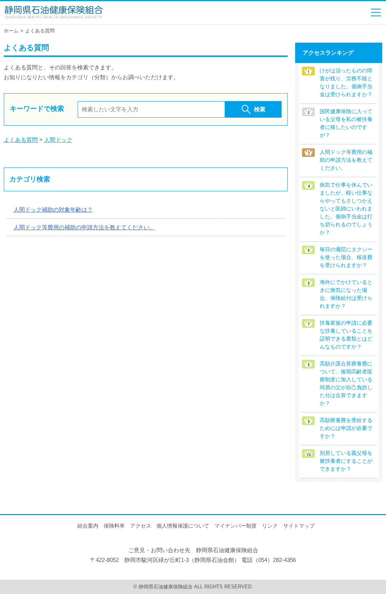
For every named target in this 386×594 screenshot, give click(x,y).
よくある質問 (21, 140)
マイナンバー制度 (235, 525)
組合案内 (87, 525)
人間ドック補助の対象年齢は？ (53, 209)
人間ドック (58, 140)
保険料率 (114, 525)
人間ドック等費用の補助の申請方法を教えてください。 (84, 227)
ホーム (11, 31)
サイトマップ (299, 525)
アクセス (140, 525)
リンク (270, 525)
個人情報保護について (182, 525)
